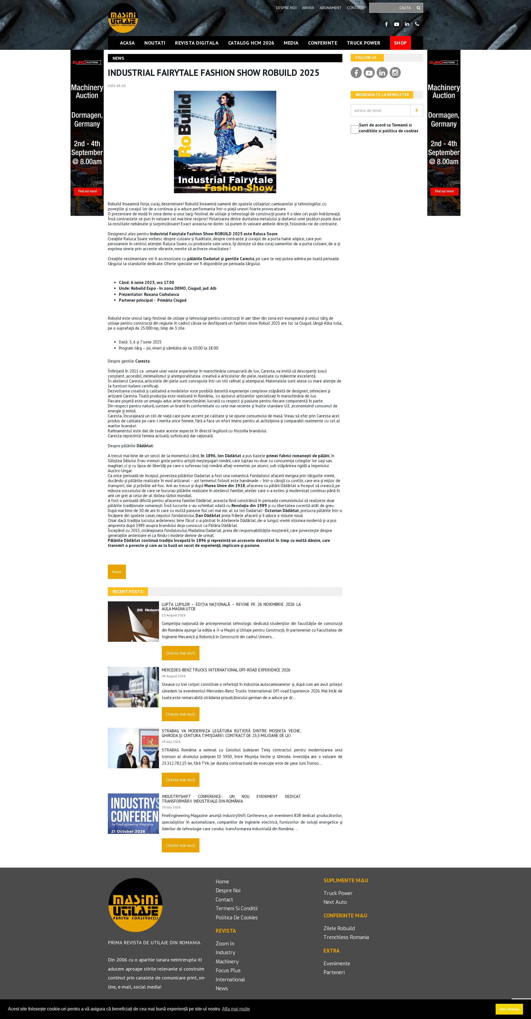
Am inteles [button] (509, 1009)
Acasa (127, 43)
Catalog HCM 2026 (251, 43)
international (230, 979)
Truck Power (364, 43)
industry (225, 952)
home (222, 881)
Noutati (155, 43)
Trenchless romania (346, 937)
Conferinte (322, 43)
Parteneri (334, 972)
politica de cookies (237, 917)
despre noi (228, 890)
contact (224, 899)
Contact (355, 7)
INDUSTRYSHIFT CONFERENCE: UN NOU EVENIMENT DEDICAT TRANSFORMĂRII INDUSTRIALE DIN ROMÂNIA (231, 799)
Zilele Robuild (339, 928)
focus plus (228, 970)
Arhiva (308, 7)
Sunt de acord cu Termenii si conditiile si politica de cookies (388, 127)
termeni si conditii (236, 908)
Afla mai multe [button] (236, 1009)
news (222, 988)
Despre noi (286, 7)
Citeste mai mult (180, 653)
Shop (400, 43)
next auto (335, 902)
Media (291, 43)
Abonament (331, 7)
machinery (227, 961)
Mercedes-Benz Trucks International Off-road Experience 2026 (226, 670)
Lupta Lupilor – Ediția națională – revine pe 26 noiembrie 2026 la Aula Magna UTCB (231, 607)
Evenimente (337, 963)
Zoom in (225, 943)
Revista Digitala (196, 43)
